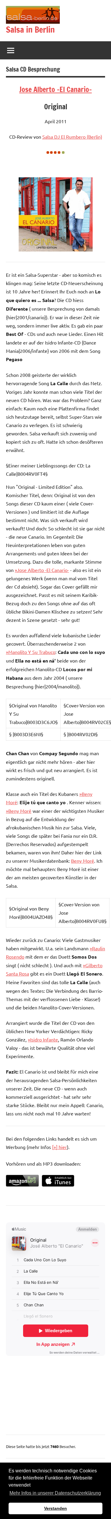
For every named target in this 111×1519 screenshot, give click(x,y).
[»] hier (59, 1147)
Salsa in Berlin (30, 29)
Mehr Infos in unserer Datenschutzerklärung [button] (55, 1493)
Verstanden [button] (55, 1508)
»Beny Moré (18, 811)
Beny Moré (82, 861)
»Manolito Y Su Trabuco (30, 652)
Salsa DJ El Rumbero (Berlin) (72, 137)
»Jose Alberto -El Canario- (42, 570)
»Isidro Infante (43, 1039)
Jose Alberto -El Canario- (55, 89)
